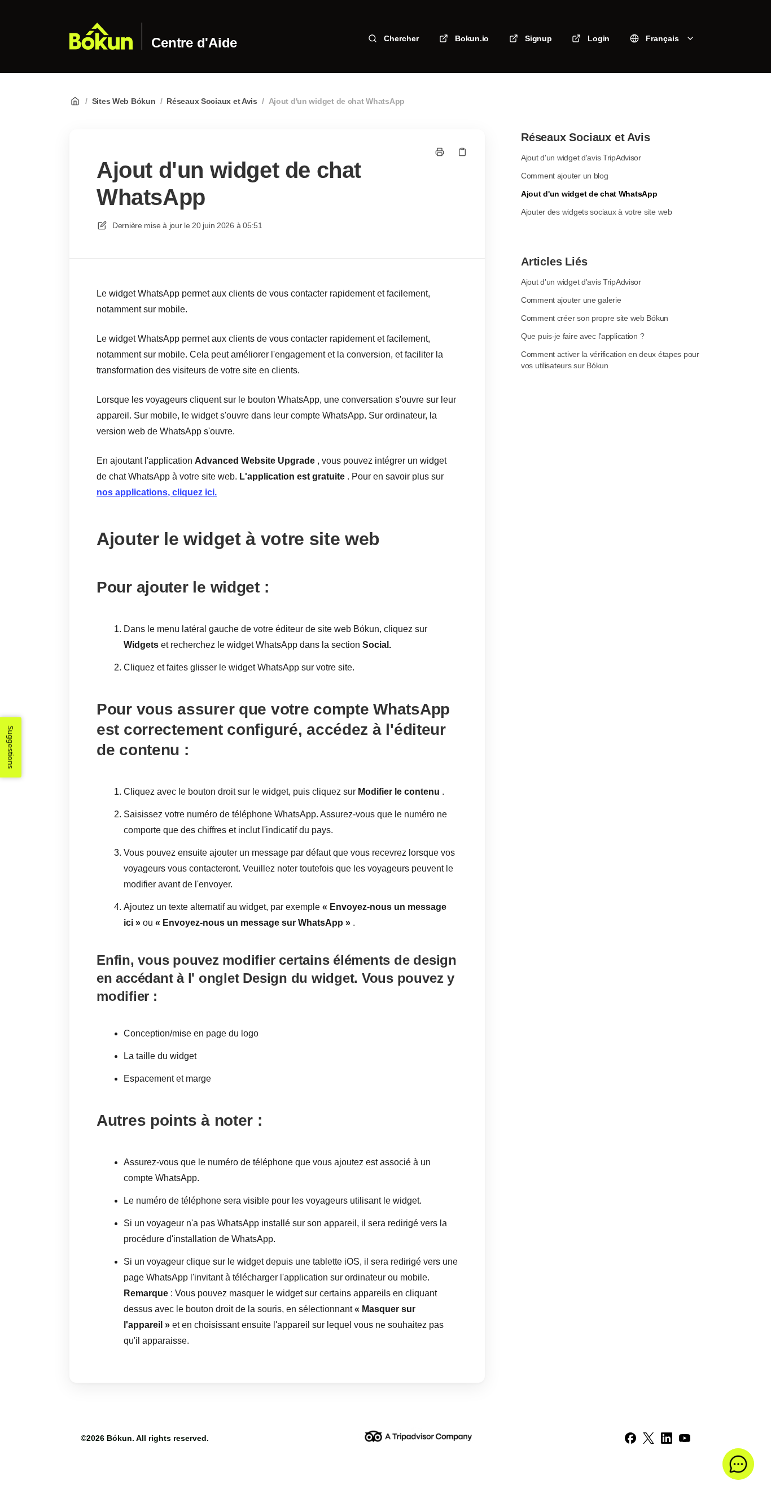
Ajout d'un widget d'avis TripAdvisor (581, 157)
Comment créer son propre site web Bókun (594, 318)
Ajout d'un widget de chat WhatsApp (337, 101)
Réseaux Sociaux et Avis (212, 101)
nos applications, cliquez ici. (157, 492)
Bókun (119, 1438)
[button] (738, 1464)
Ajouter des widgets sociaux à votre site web (596, 211)
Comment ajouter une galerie (571, 299)
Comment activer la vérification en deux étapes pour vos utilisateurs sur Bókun (610, 360)
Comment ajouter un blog (564, 175)
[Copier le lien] (462, 152)
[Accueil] (101, 36)
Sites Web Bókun (124, 101)
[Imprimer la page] (440, 152)
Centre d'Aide (194, 43)
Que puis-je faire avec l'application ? (582, 336)
